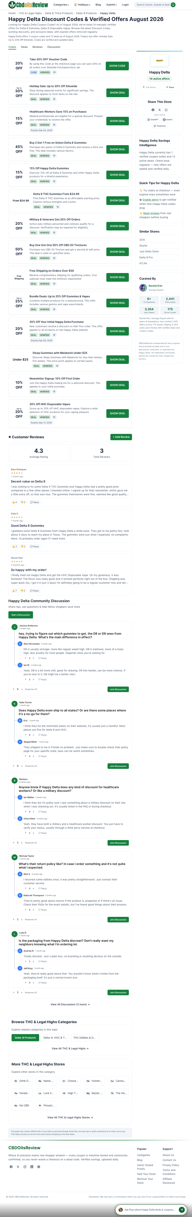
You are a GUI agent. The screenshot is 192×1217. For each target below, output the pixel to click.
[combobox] (155, 5)
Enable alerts (151, 199)
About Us (168, 1155)
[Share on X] (159, 110)
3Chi (142, 239)
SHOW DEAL (117, 92)
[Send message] (182, 1210)
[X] (18, 1166)
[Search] (173, 4)
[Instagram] (25, 1166)
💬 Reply (34, 502)
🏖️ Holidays (82, 4)
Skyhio (143, 245)
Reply (44, 658)
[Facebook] (11, 1166)
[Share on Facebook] (153, 110)
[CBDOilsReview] (28, 5)
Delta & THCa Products (59, 13)
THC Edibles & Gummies (86, 1037)
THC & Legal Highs (30, 13)
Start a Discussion (20, 615)
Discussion (53, 46)
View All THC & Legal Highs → (70, 1048)
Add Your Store (146, 1173)
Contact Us (169, 1160)
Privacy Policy (171, 1165)
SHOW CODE (117, 65)
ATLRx (143, 263)
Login (125, 4)
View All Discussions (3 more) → (70, 1004)
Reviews (38, 46)
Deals (24, 46)
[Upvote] (26, 658)
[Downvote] (33, 658)
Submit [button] (111, 4)
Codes (12, 46)
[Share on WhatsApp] (166, 110)
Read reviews (151, 213)
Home (12, 13)
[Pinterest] (38, 1166)
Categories (61, 4)
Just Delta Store (149, 251)
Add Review (121, 436)
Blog (98, 4)
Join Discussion (118, 689)
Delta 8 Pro (146, 257)
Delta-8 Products (86, 13)
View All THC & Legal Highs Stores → (70, 1117)
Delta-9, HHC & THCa (56, 1037)
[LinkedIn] (31, 1166)
